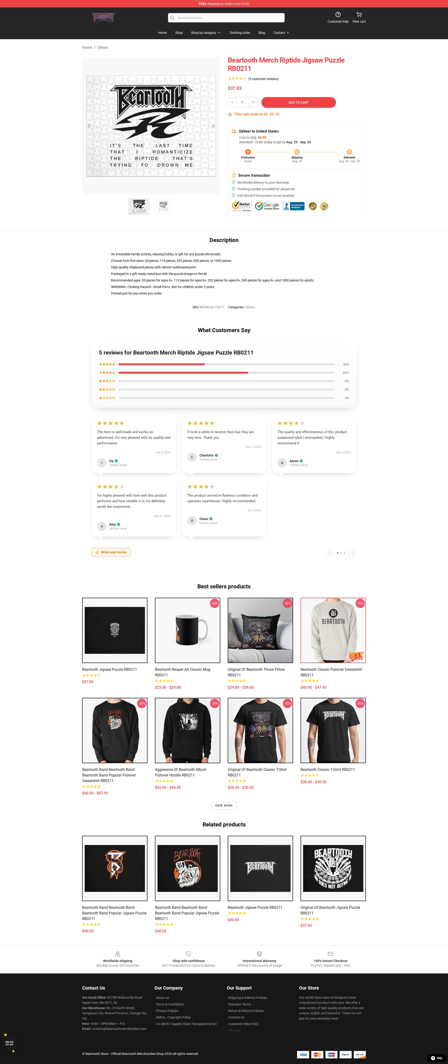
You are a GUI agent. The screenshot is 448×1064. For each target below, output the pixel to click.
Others (102, 47)
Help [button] (439, 1058)
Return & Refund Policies (246, 1011)
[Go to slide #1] (139, 206)
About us (162, 998)
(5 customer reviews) (263, 79)
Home (87, 47)
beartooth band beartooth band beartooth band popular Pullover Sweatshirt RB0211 (109, 775)
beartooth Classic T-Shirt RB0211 (328, 769)
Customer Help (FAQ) (243, 1024)
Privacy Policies (167, 1011)
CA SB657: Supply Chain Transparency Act (186, 1024)
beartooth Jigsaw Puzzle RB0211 (109, 669)
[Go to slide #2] (163, 206)
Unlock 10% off (9, 1043)
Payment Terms (239, 1004)
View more (224, 805)
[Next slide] (213, 126)
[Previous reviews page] (330, 553)
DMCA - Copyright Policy (173, 1017)
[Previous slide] (89, 126)
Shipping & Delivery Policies (247, 998)
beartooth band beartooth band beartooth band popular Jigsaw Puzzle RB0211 (114, 913)
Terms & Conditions (170, 1004)
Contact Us (236, 1017)
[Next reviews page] (352, 553)
